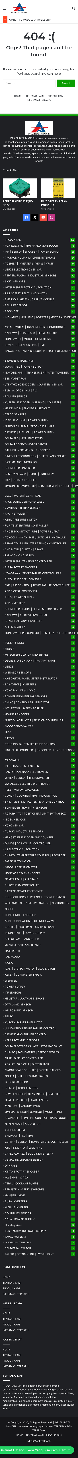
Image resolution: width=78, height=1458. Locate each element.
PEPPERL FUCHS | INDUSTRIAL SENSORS (30, 275)
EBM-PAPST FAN (15, 378)
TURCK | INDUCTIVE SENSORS (24, 831)
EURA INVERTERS (16, 1201)
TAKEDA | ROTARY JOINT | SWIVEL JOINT (29, 1254)
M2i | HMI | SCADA (16, 1177)
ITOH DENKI (12, 950)
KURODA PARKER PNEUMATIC (23, 1022)
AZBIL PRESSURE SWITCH (21, 519)
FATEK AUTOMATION (18, 861)
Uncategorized (13, 1225)
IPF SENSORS (13, 992)
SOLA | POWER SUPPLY (20, 1219)
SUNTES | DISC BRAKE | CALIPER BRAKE (30, 926)
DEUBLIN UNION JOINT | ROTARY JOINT (30, 660)
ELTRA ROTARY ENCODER (21, 567)
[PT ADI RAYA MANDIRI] (19, 8)
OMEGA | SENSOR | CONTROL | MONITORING (33, 1111)
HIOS (8, 732)
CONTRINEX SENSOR (18, 1213)
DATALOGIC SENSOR (18, 1004)
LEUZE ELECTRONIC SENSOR (23, 269)
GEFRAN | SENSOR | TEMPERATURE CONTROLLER (36, 1141)
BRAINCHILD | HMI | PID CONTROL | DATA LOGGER (36, 1117)
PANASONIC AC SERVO (19, 555)
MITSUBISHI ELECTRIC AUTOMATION (28, 287)
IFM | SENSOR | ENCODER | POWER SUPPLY (32, 251)
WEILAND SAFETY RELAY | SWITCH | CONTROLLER (37, 903)
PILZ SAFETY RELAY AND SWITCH (26, 293)
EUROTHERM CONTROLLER (22, 885)
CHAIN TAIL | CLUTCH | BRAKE (24, 549)
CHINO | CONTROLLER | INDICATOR (27, 702)
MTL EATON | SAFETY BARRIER (24, 708)
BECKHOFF (12, 311)
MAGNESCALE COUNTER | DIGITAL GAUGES (33, 1070)
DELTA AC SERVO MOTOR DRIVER (26, 444)
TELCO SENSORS (15, 414)
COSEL (9, 909)
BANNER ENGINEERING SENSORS (26, 696)
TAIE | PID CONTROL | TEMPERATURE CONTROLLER (37, 585)
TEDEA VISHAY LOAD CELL (22, 789)
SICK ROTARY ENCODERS (21, 462)
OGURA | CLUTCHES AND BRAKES (26, 1076)
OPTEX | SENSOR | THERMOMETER (27, 777)
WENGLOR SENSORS (18, 672)
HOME (17, 96)
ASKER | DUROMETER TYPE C (23, 974)
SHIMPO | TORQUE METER (21, 1088)
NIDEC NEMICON (15, 819)
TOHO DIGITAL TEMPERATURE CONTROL (30, 744)
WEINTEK (11, 980)
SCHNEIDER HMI (15, 1129)
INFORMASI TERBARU (39, 99)
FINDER (9, 648)
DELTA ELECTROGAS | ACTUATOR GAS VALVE (33, 1046)
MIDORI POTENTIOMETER (21, 867)
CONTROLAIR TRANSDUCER (22, 507)
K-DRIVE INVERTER (16, 1207)
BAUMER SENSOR (16, 396)
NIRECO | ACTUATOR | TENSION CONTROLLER (34, 720)
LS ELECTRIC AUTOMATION (22, 849)
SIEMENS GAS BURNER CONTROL (26, 1034)
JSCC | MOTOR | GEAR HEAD (23, 495)
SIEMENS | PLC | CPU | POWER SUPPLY (29, 432)
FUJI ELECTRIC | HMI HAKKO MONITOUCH (31, 245)
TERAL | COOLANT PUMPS (21, 1183)
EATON (9, 738)
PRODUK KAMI (56, 96)
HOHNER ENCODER (17, 714)
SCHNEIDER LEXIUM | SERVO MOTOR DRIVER (33, 609)
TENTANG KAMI (35, 96)
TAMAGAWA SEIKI (15, 1236)
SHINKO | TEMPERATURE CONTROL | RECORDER (35, 855)
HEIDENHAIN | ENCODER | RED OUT (27, 408)
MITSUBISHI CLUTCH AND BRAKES (26, 654)
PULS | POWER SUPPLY (19, 597)
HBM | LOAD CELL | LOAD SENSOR (26, 1099)
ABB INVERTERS (15, 603)
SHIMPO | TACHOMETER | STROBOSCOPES (32, 1052)
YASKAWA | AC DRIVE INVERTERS (26, 615)
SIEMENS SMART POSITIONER (24, 891)
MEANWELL (12, 759)
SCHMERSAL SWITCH (18, 1248)
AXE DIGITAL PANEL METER (31, 678)
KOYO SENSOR (14, 825)
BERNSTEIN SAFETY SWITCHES (24, 1189)
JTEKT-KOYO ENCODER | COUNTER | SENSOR (34, 384)
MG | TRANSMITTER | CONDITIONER (35, 327)
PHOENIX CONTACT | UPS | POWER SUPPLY (32, 531)
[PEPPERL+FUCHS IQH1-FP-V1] (20, 188)
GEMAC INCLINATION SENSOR (24, 1159)
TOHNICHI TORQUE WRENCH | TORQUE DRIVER (35, 897)
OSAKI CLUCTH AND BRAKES (23, 944)
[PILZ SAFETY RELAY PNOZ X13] (58, 188)
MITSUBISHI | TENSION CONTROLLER (28, 561)
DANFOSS (11, 1165)
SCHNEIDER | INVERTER (20, 468)
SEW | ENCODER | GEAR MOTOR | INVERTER (32, 1093)
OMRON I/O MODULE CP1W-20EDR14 (30, 19)
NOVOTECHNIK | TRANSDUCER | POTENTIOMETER (37, 372)
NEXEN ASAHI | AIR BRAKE (21, 879)
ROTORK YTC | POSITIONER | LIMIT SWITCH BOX (35, 813)
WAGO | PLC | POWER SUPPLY (24, 366)
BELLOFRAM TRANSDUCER (22, 938)
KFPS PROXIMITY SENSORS (22, 1040)
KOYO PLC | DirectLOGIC (20, 690)
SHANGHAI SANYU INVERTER (23, 621)
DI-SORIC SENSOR (16, 1082)
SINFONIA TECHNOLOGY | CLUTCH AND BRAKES (35, 456)
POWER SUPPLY (15, 986)
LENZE (9, 666)
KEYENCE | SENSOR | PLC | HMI (25, 344)
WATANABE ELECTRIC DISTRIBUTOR (27, 783)
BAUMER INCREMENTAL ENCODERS (27, 450)
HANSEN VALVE (15, 1195)
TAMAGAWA (12, 956)
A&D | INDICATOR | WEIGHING (23, 1147)
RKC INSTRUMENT (16, 513)
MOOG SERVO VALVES (19, 726)
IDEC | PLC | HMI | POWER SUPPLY (26, 420)
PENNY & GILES (14, 642)
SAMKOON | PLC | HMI (19, 1135)
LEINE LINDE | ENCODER (20, 914)
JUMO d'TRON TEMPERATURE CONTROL (30, 1028)
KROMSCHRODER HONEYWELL (24, 501)
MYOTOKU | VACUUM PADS (22, 1105)
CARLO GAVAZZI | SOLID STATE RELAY (29, 1153)
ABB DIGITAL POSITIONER (21, 591)
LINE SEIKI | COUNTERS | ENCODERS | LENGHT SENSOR (40, 750)
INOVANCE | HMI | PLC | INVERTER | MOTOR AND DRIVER (41, 317)
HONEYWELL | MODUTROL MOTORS (28, 338)
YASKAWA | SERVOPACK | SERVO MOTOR (31, 332)
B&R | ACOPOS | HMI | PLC (21, 390)
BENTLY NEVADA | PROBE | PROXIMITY (29, 474)
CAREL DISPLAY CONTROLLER (24, 1058)
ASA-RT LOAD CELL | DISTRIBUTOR (27, 1064)
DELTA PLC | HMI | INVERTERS (24, 438)
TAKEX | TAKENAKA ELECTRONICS (26, 771)
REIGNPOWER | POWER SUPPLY (25, 932)
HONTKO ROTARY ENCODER (22, 873)
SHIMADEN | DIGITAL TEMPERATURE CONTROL (34, 801)
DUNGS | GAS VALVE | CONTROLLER (28, 843)
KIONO (9, 962)
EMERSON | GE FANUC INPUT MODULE (29, 299)
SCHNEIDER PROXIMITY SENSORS (26, 807)
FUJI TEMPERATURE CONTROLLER (26, 525)
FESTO (9, 1016)
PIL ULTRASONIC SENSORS (22, 765)
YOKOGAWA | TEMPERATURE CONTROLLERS (33, 573)
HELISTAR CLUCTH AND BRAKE (24, 998)
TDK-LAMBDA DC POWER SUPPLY (25, 1230)
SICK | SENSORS (15, 281)
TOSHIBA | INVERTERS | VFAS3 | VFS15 (29, 263)
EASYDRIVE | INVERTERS (20, 684)
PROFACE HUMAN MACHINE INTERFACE (30, 257)
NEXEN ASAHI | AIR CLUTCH (22, 1123)
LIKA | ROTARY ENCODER (20, 479)
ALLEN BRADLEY (15, 626)
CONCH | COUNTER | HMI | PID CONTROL (31, 795)
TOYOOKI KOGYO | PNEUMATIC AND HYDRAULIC (36, 537)
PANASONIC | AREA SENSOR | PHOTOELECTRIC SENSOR (40, 350)
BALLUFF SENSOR (16, 305)
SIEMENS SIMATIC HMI (19, 360)
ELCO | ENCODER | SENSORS (23, 579)
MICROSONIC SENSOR (19, 1010)
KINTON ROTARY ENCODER (22, 1171)
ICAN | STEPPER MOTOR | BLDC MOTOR (30, 968)
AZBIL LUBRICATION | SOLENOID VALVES (30, 920)
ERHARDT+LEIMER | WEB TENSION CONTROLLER (35, 543)
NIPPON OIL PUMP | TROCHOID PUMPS (29, 426)
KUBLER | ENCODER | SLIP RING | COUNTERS (33, 402)
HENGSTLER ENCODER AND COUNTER (29, 837)
